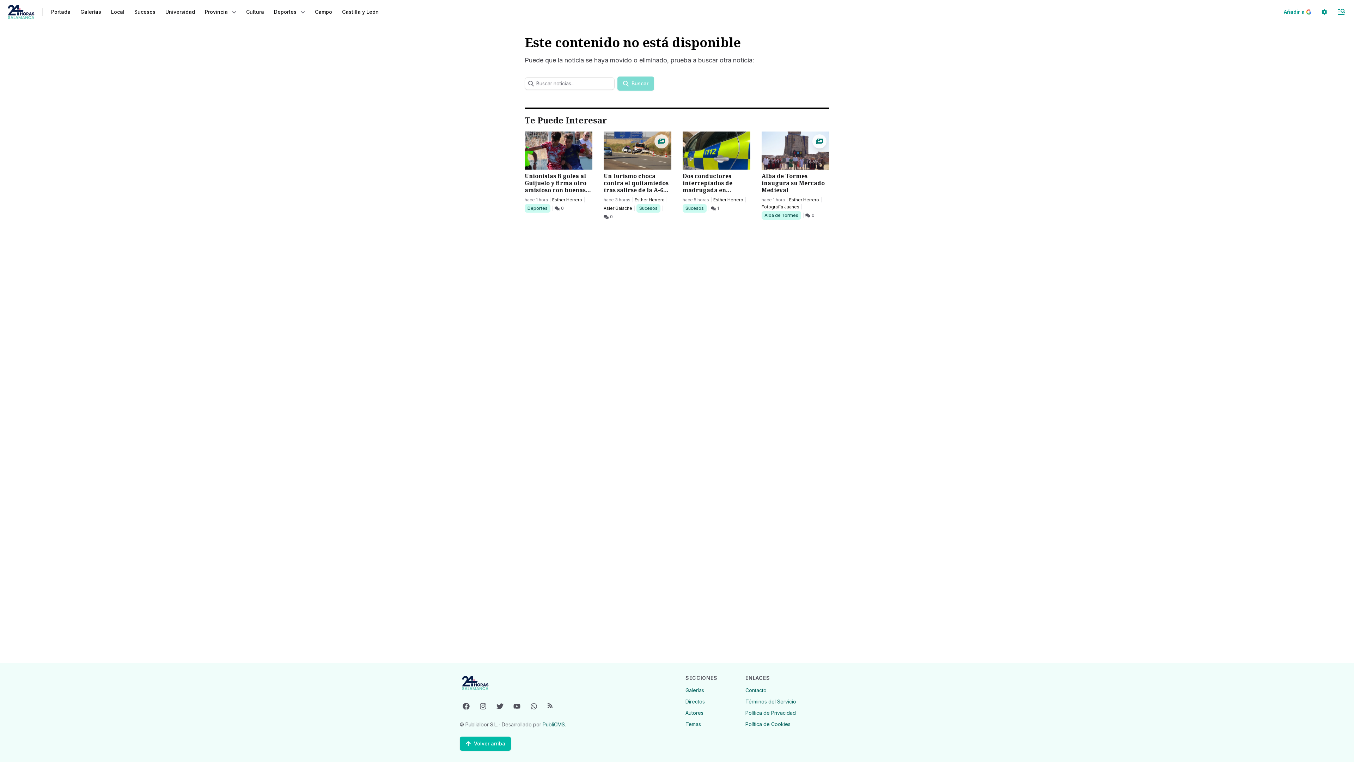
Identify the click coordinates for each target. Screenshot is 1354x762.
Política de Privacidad (770, 713)
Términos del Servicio (770, 702)
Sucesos (649, 208)
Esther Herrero (567, 199)
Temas (693, 724)
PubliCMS (554, 724)
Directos (695, 702)
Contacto (756, 690)
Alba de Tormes (781, 215)
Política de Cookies (768, 724)
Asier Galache (618, 208)
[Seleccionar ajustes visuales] (1324, 12)
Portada (61, 12)
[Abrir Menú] (1341, 12)
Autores (694, 713)
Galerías (90, 12)
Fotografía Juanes (780, 206)
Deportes (538, 208)
